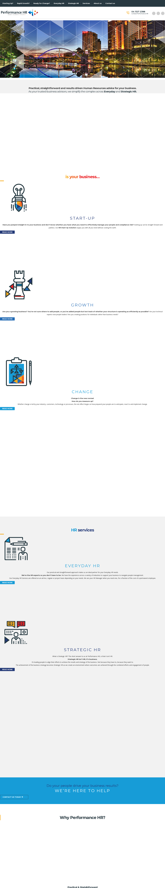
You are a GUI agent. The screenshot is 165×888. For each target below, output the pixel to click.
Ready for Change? (41, 3)
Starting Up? (7, 3)
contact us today (12, 797)
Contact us (110, 3)
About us (98, 3)
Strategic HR (73, 3)
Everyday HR (59, 3)
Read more (7, 232)
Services (86, 3)
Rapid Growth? (23, 3)
